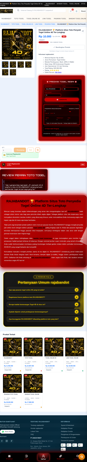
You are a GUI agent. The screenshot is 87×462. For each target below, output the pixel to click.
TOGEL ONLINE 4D (33, 18)
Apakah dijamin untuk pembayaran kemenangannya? (28, 312)
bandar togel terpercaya (43, 238)
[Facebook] (2, 441)
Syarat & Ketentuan (67, 425)
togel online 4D (39, 228)
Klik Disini (58, 72)
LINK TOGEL (46, 18)
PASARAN (48, 86)
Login (26, 459)
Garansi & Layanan (67, 440)
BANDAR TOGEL (62, 4)
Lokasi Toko (35, 431)
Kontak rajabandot (37, 428)
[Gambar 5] (5, 72)
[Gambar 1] (5, 64)
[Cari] (18, 10)
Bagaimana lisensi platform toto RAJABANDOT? (27, 297)
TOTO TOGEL (19, 18)
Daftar (43, 459)
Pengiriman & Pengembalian (70, 434)
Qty (3, 147)
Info (83, 164)
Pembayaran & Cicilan (68, 437)
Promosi (9, 459)
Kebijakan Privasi (66, 428)
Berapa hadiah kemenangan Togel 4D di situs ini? (27, 304)
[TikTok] (11, 441)
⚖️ (76, 11)
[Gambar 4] (28, 64)
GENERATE (62, 99)
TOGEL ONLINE (74, 4)
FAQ (32, 434)
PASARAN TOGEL (60, 18)
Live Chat (77, 459)
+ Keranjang (20, 150)
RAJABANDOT (50, 4)
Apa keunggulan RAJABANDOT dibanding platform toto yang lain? (34, 319)
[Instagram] (6, 441)
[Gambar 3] (20, 64)
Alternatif (61, 459)
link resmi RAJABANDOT (41, 257)
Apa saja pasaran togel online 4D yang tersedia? (26, 290)
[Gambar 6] (13, 72)
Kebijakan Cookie (67, 431)
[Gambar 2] (13, 64)
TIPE (64, 86)
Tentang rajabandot (37, 425)
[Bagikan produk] (83, 31)
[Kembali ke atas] (82, 451)
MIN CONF (48, 92)
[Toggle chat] (82, 457)
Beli (30, 150)
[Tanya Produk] (37, 150)
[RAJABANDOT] (6, 11)
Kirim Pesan (9, 431)
